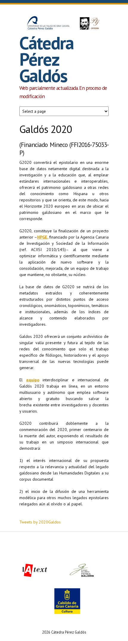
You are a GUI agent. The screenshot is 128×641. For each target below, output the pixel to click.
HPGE (42, 237)
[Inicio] (64, 24)
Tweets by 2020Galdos (40, 522)
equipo (32, 380)
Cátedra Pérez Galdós (46, 59)
